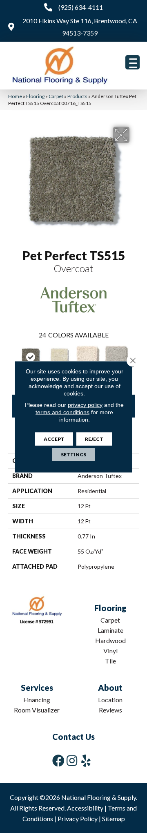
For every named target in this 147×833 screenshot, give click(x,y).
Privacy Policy (78, 818)
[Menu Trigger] (132, 62)
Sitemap (113, 818)
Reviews (110, 710)
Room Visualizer (37, 710)
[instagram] (72, 760)
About (110, 687)
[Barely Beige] (88, 357)
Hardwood (110, 640)
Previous (12, 358)
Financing (36, 699)
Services (37, 687)
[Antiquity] (59, 357)
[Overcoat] (30, 357)
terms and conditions (62, 412)
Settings (73, 454)
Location (110, 699)
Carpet (56, 96)
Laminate (110, 630)
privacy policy (85, 404)
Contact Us (73, 736)
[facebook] (58, 760)
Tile (110, 661)
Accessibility (85, 808)
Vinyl (110, 650)
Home (15, 96)
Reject (94, 438)
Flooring (35, 96)
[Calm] (116, 357)
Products (77, 96)
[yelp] (86, 760)
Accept (54, 438)
